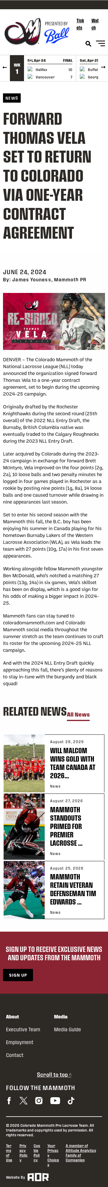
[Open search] (89, 44)
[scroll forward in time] (103, 68)
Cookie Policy (37, 1152)
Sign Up (18, 975)
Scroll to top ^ (54, 1074)
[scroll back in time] (5, 68)
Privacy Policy (24, 1152)
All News (78, 714)
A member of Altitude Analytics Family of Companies (81, 1152)
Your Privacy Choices (53, 1155)
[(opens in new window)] (9, 1100)
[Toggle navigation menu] (100, 44)
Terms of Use (9, 1152)
